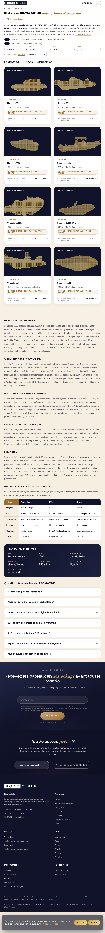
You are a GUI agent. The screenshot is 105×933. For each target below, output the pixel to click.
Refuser (94, 923)
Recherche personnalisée (64, 803)
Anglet (57, 849)
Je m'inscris (52, 716)
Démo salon (26, 39)
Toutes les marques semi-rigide (16, 849)
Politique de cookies (49, 924)
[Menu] (98, 3)
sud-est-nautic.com (62, 870)
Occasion (48, 39)
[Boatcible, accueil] (15, 3)
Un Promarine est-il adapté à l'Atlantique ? (28, 633)
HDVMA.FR (70, 904)
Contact (7, 878)
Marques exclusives (62, 820)
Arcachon (58, 857)
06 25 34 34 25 (21, 813)
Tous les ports (60, 837)
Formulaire (19, 817)
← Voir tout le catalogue (13, 19)
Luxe (57, 824)
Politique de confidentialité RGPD (46, 708)
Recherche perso (59, 39)
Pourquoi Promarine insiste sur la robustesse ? (30, 602)
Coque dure (24, 43)
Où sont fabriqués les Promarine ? (24, 591)
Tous (7, 39)
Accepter (80, 923)
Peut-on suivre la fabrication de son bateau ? (29, 653)
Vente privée (59, 807)
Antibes (58, 853)
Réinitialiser (21, 54)
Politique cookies (11, 882)
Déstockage (15, 39)
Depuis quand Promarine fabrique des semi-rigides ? (34, 643)
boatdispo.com (60, 874)
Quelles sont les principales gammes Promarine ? (32, 622)
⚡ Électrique (37, 43)
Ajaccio (58, 845)
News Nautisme (10, 874)
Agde (57, 841)
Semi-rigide (15, 43)
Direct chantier (37, 39)
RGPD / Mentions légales (14, 887)
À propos (7, 870)
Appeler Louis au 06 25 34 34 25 (71, 765)
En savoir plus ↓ (83, 34)
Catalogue (87, 3)
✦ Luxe (30, 43)
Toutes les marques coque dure (16, 841)
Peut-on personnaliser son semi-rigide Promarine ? (33, 612)
